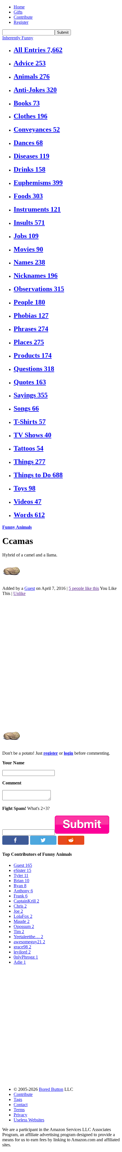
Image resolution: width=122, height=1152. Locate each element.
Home (19, 7)
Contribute (23, 17)
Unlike (19, 593)
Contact (21, 1104)
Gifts (18, 12)
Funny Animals (17, 527)
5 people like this (84, 588)
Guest (29, 588)
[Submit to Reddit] (71, 843)
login (68, 753)
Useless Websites (29, 1119)
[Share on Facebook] (15, 843)
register (50, 753)
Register (21, 22)
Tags (18, 1099)
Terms (19, 1109)
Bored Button (51, 1089)
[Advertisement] (61, 661)
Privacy (20, 1114)
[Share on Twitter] (43, 843)
